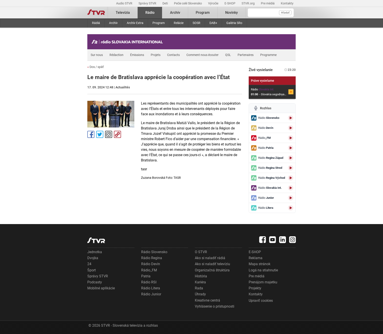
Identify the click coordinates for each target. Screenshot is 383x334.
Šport (91, 270)
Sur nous (97, 55)
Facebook (90, 134)
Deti (165, 3)
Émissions (137, 55)
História (201, 276)
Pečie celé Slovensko (188, 3)
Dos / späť (95, 67)
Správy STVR (148, 3)
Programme (268, 55)
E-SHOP (230, 3)
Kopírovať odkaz (117, 134)
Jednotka (94, 252)
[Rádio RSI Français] (128, 42)
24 (89, 264)
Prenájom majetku (263, 282)
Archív (113, 23)
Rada (199, 288)
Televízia (123, 12)
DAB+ (213, 23)
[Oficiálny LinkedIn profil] (282, 239)
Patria (145, 276)
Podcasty (94, 282)
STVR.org (248, 3)
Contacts (173, 55)
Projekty (255, 288)
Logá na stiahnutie (263, 270)
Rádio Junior (151, 294)
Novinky (231, 12)
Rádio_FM (149, 270)
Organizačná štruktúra (212, 270)
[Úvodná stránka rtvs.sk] (96, 13)
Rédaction (116, 55)
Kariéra (200, 282)
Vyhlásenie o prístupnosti (214, 306)
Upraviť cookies (261, 300)
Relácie (179, 23)
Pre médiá (268, 3)
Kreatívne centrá (207, 300)
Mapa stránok (259, 264)
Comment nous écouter (202, 55)
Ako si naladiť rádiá (210, 258)
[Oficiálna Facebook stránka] (262, 239)
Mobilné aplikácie (101, 288)
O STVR (201, 252)
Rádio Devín (150, 264)
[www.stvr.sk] (96, 240)
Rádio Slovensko (154, 252)
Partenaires (246, 55)
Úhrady (200, 294)
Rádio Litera (150, 288)
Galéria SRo (234, 23)
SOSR (196, 23)
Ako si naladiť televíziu (212, 264)
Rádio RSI (148, 282)
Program (158, 23)
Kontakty (287, 3)
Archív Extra (135, 23)
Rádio (149, 12)
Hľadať (285, 12)
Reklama (255, 258)
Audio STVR (124, 3)
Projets (155, 55)
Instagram (108, 134)
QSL (228, 55)
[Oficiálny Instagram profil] (292, 239)
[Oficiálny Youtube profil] (272, 239)
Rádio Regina (151, 258)
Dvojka (92, 258)
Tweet (99, 134)
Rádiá (96, 23)
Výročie (213, 3)
